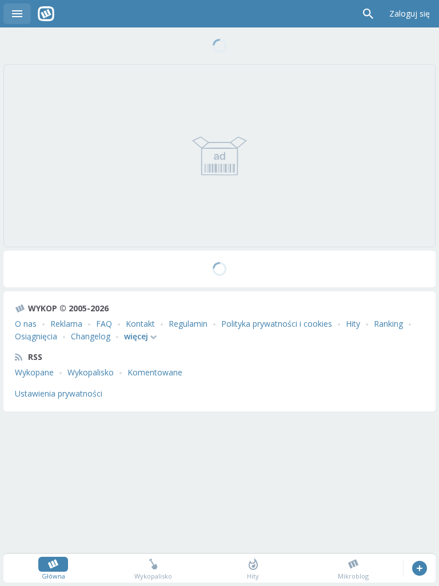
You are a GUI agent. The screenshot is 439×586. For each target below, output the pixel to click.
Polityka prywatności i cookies (276, 323)
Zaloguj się (409, 13)
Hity (353, 323)
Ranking (388, 323)
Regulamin (188, 323)
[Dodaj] (419, 568)
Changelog (90, 336)
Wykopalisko (90, 372)
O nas (26, 323)
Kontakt (140, 323)
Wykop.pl (46, 13)
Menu (17, 13)
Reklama (66, 323)
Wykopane (34, 372)
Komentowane (154, 372)
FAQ (104, 323)
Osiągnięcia (36, 336)
